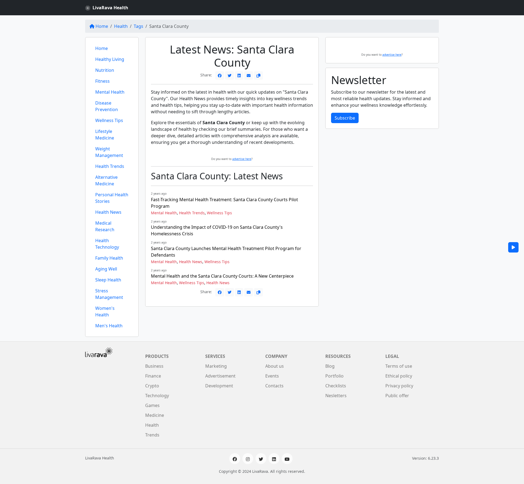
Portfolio (334, 376)
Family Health (109, 258)
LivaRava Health (110, 8)
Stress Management (109, 294)
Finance (153, 376)
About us (274, 366)
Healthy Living (109, 59)
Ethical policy (398, 376)
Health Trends (109, 166)
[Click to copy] (258, 75)
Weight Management (109, 152)
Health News (108, 212)
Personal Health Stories (111, 198)
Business (154, 366)
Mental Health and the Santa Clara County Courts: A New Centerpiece (222, 276)
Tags (138, 26)
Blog (330, 366)
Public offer (397, 396)
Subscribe (345, 118)
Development (219, 386)
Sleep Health (108, 280)
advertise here (241, 159)
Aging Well (106, 269)
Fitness (102, 81)
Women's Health (105, 311)
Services (215, 356)
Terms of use (398, 366)
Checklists (335, 386)
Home (102, 26)
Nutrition (104, 70)
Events (272, 376)
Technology (157, 396)
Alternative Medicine (106, 180)
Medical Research (104, 226)
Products (157, 356)
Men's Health (109, 326)
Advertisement (220, 376)
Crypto (152, 386)
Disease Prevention (106, 106)
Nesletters (336, 396)
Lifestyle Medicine (104, 134)
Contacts (274, 386)
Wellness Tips (109, 120)
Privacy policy (399, 386)
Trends (152, 435)
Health (121, 26)
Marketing (216, 366)
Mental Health (109, 92)
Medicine (154, 415)
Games (152, 405)
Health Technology (107, 243)
